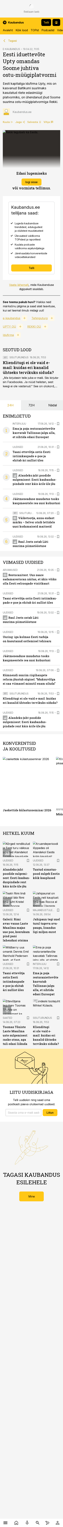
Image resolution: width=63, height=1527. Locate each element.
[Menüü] (5, 1523)
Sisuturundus (19, 357)
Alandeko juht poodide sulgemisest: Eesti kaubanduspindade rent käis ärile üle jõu (34, 480)
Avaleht (8, 30)
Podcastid (47, 30)
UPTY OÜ (9, 326)
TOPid (35, 30)
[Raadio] (27, 1523)
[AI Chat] (47, 1523)
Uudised (18, 446)
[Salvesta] (58, 424)
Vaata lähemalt (19, 285)
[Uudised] (16, 1523)
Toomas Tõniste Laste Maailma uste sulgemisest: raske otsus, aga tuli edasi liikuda (15, 1035)
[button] (23, 1112)
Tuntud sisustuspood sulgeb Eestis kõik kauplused (46, 874)
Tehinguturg (39, 318)
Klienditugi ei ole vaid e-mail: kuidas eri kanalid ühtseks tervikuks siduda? (28, 367)
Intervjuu (19, 423)
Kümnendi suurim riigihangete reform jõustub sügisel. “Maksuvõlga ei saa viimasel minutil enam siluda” (29, 679)
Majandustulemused (47, 910)
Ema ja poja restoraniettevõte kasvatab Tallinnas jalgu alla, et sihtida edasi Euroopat (34, 433)
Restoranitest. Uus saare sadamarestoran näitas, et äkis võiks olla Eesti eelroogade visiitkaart (30, 579)
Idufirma (8, 335)
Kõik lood (22, 30)
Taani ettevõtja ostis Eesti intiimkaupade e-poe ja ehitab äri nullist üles (31, 456)
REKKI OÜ (34, 326)
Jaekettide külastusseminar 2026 (27, 810)
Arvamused (10, 569)
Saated (7, 1017)
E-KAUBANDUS (11, 49)
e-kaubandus (11, 318)
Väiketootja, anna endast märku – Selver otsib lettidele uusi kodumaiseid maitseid (34, 522)
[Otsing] (38, 1523)
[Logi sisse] (57, 1523)
